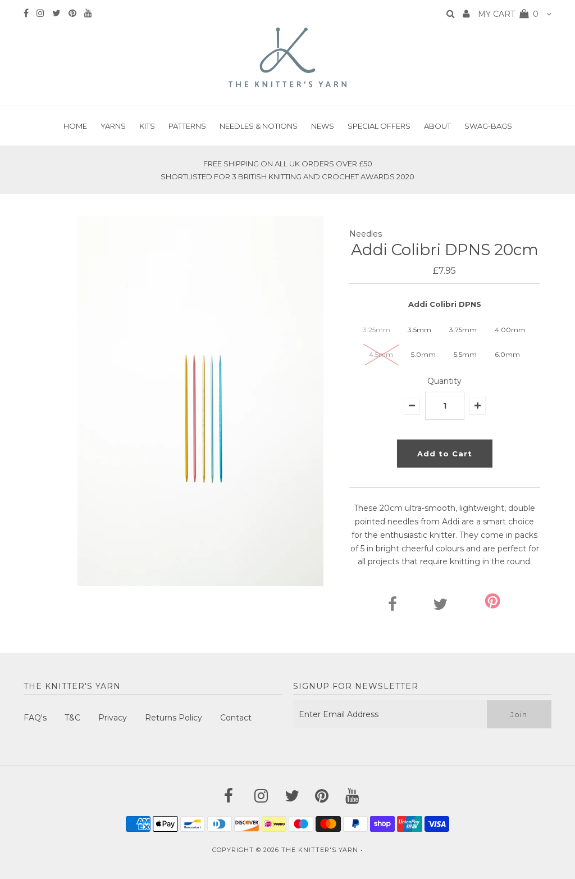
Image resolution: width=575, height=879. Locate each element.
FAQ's (35, 718)
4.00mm (510, 329)
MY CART (508, 14)
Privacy (112, 718)
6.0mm (507, 354)
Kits (147, 125)
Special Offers (379, 125)
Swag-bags (488, 125)
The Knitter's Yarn (319, 850)
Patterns (187, 125)
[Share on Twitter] (440, 607)
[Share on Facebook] (392, 607)
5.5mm (465, 354)
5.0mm (423, 354)
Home (75, 125)
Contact (236, 718)
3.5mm (419, 329)
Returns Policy (173, 718)
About (437, 125)
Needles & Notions (259, 125)
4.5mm (381, 354)
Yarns (113, 125)
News (322, 125)
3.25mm (376, 329)
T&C (72, 718)
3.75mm (463, 329)
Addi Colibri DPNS (444, 304)
